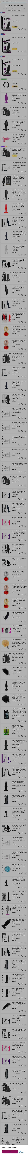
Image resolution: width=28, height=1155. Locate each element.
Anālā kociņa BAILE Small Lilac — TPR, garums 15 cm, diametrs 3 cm (19, 95)
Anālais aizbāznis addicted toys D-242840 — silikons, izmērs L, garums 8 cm (19, 478)
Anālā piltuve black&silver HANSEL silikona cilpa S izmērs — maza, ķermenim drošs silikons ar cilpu (19, 396)
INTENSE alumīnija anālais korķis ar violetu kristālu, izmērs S (19, 423)
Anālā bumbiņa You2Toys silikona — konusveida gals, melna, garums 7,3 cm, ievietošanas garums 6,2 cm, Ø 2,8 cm (19, 728)
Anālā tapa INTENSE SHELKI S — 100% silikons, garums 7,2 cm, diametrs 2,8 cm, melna (19, 491)
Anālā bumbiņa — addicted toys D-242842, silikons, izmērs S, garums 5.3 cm (19, 109)
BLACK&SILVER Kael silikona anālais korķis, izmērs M (18, 545)
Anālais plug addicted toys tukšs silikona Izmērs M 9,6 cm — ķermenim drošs (19, 1085)
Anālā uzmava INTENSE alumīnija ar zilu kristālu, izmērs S (19, 464)
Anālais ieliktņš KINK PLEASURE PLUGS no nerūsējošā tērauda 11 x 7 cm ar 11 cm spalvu (19, 669)
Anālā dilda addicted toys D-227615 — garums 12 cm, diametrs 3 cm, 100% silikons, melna (18, 935)
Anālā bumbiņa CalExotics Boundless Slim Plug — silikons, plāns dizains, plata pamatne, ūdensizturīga (19, 879)
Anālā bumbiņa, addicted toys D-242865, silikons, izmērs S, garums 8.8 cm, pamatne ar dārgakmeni (19, 355)
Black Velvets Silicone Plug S (18, 15)
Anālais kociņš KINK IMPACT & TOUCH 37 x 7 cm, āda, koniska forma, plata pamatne (19, 1003)
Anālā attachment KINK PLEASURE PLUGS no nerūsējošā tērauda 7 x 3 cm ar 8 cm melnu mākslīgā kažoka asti (19, 696)
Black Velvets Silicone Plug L (18, 59)
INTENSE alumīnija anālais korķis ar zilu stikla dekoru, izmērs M (19, 865)
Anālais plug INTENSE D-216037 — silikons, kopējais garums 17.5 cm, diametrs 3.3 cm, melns (19, 769)
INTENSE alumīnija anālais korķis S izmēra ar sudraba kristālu (19, 436)
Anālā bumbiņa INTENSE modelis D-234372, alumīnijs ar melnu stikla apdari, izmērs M (19, 839)
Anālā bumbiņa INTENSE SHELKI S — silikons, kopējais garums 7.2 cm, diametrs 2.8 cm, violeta (19, 532)
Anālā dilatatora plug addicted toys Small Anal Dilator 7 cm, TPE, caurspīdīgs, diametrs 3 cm (19, 164)
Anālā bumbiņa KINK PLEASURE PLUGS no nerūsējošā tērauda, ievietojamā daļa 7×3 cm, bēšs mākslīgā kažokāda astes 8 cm (19, 641)
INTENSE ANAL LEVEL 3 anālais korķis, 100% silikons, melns (18, 300)
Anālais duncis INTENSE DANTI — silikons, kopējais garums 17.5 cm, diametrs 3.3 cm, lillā (19, 756)
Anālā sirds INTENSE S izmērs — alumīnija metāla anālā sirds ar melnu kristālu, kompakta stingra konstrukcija (19, 410)
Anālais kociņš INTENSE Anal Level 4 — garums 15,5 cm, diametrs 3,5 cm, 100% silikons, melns (19, 505)
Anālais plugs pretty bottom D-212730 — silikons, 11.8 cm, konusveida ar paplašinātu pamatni (19, 178)
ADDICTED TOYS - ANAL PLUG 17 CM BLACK (19, 1125)
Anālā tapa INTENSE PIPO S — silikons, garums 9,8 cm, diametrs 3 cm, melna (18, 382)
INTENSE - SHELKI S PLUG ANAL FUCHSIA (19, 518)
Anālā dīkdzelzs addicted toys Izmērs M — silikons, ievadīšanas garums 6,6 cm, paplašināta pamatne (19, 150)
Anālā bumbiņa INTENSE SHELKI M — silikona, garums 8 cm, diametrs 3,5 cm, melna (19, 1017)
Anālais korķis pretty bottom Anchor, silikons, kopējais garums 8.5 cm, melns (18, 122)
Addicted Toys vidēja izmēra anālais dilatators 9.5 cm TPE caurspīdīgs (18, 369)
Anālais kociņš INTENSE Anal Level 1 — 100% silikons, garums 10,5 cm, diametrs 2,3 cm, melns (19, 233)
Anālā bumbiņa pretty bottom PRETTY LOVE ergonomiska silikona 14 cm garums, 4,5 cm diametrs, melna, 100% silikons (19, 783)
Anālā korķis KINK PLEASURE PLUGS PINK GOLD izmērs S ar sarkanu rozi (18, 341)
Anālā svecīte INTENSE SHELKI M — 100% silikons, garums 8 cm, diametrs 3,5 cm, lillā (19, 1058)
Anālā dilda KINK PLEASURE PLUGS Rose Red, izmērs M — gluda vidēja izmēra (18, 573)
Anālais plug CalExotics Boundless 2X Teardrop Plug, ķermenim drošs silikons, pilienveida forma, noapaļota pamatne (18, 811)
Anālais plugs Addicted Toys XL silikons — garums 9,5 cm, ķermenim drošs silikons (19, 1098)
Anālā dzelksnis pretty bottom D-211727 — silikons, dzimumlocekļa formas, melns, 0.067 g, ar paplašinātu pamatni (19, 191)
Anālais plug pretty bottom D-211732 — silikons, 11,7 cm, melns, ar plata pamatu (18, 287)
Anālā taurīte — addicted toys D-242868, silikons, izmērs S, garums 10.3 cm (19, 274)
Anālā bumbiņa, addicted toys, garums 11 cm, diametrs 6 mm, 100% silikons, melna (19, 825)
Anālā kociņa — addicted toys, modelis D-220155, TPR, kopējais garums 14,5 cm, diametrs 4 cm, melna (19, 962)
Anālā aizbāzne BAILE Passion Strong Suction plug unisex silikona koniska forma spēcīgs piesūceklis (19, 627)
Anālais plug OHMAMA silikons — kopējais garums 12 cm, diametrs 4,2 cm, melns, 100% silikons (19, 921)
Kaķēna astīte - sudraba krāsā (18, 81)
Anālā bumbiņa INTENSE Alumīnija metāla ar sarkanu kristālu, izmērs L (18, 1139)
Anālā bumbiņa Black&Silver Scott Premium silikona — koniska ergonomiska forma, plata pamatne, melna (18, 976)
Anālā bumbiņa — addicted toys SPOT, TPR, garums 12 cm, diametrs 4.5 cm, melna (19, 614)
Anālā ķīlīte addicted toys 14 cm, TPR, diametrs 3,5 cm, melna (19, 1071)
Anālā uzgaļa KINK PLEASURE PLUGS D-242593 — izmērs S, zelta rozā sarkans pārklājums (19, 328)
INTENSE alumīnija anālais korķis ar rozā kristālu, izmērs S (19, 450)
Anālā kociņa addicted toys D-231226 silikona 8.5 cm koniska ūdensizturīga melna (19, 260)
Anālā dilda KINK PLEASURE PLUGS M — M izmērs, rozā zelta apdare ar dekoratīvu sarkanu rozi (19, 586)
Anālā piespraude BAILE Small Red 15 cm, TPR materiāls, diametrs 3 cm (18, 314)
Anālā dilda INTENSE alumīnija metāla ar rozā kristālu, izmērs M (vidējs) (19, 907)
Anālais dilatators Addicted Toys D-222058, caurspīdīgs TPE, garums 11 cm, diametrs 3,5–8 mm (19, 1112)
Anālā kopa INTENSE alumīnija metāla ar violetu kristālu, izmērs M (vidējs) (19, 852)
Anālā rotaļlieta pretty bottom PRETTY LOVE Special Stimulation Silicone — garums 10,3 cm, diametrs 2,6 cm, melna (19, 742)
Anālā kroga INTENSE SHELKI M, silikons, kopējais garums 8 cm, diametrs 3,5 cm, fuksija (19, 1044)
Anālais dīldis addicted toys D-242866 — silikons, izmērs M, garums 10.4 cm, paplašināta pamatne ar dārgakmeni (19, 655)
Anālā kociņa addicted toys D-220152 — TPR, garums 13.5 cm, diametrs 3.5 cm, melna (19, 797)
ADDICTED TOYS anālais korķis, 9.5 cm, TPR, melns (19, 559)
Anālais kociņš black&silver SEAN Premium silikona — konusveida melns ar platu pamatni (18, 990)
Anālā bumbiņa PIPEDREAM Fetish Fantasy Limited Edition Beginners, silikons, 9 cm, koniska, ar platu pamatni (18, 683)
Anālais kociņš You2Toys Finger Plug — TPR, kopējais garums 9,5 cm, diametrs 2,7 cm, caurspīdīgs (19, 247)
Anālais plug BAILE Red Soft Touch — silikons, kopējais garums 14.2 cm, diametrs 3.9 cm (18, 205)
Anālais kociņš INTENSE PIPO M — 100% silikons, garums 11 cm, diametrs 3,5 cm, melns (19, 948)
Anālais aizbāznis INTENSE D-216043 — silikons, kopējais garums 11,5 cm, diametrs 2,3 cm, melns (18, 219)
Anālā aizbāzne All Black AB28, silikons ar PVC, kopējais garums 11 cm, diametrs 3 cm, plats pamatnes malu (19, 893)
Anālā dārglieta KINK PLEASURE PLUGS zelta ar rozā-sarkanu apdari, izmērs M (19, 600)
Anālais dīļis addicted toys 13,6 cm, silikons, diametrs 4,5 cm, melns (19, 1031)
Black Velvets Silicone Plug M (18, 37)
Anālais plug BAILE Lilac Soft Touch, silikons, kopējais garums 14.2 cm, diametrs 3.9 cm (19, 136)
